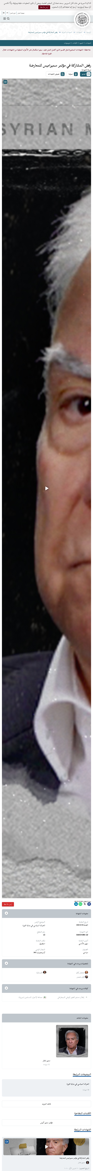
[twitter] (85, 904)
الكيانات (75, 43)
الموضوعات (67, 43)
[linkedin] (76, 904)
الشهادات (79, 32)
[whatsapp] (80, 904)
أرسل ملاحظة (44, 7)
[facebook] (89, 904)
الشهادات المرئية (67, 32)
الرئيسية (89, 32)
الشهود (81, 43)
